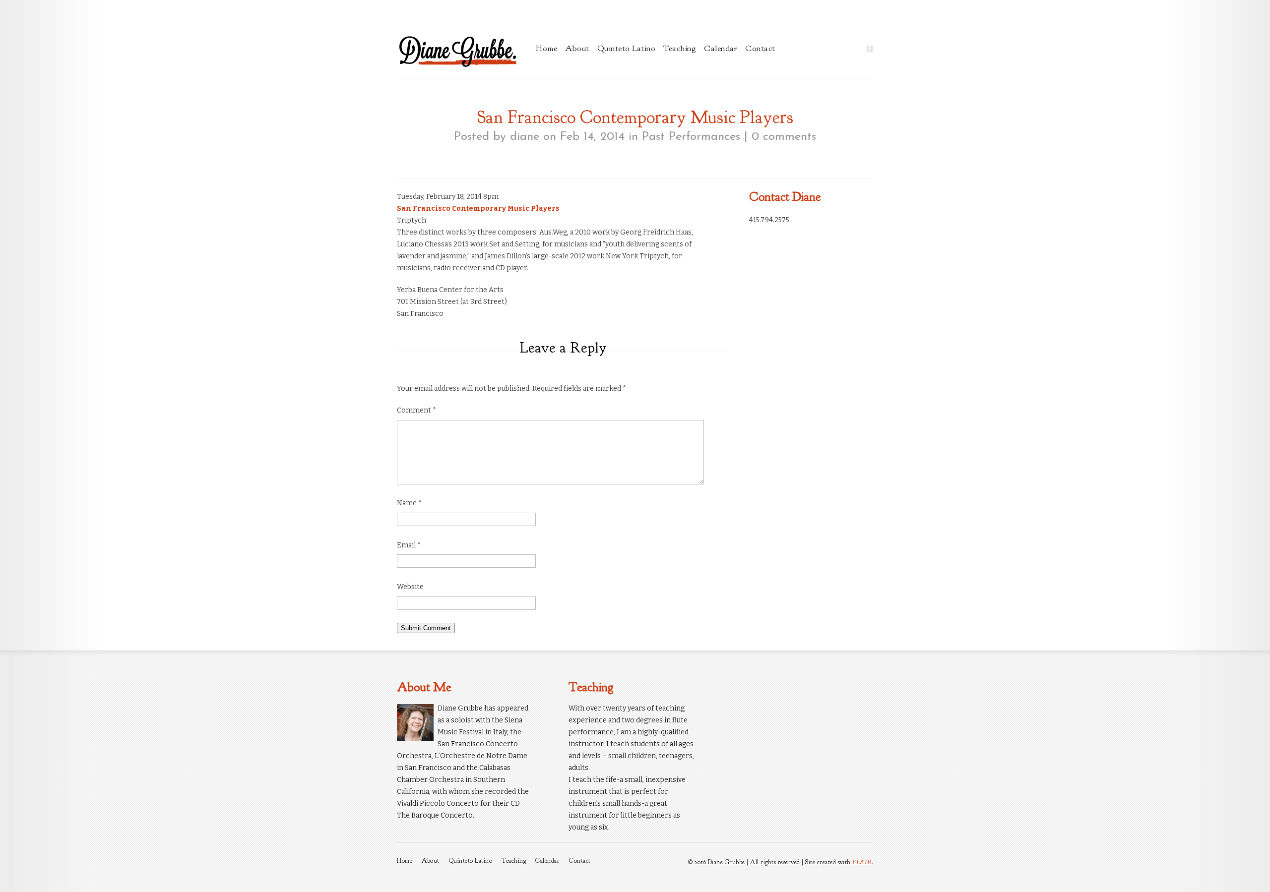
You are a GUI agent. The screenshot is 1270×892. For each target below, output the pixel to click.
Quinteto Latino (626, 48)
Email (409, 545)
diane (524, 137)
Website (410, 587)
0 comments (784, 137)
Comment (416, 410)
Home (546, 48)
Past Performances (691, 137)
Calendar (720, 48)
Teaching (679, 48)
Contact (760, 48)
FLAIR (862, 862)
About (577, 48)
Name (409, 503)
